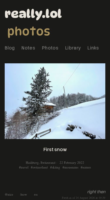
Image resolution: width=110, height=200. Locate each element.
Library (73, 48)
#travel (23, 167)
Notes (28, 48)
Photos (28, 31)
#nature (86, 167)
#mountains (70, 167)
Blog (10, 48)
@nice (9, 194)
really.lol (33, 13)
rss (36, 194)
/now (23, 194)
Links (93, 48)
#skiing (55, 167)
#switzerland (39, 167)
